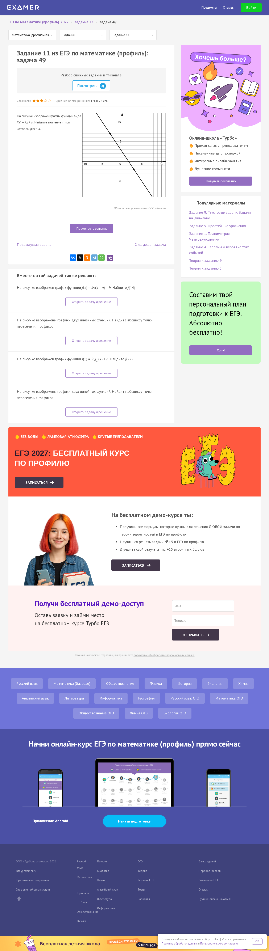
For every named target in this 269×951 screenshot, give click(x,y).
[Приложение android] (19, 899)
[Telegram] (94, 257)
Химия (243, 683)
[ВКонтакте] (73, 257)
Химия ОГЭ (139, 713)
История (185, 683)
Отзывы (203, 889)
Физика (156, 683)
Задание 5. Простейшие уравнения (217, 225)
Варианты (144, 899)
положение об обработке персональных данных (164, 655)
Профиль (83, 893)
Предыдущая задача (34, 244)
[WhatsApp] (101, 257)
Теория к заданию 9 (205, 260)
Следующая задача (150, 244)
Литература (74, 698)
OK (257, 941)
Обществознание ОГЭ (96, 713)
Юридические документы (32, 880)
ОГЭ (140, 861)
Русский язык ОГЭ (184, 698)
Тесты (141, 889)
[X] (80, 257)
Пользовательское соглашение (219, 943)
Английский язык (35, 698)
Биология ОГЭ (175, 713)
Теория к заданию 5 (205, 268)
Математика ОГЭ (229, 698)
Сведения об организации (33, 889)
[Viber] (110, 258)
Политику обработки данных (180, 943)
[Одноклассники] (87, 257)
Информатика (111, 698)
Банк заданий (207, 861)
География (146, 698)
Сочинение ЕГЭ (208, 880)
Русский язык (27, 683)
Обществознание (120, 683)
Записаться (37, 482)
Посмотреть (87, 85)
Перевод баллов (210, 871)
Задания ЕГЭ (146, 880)
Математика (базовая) (71, 683)
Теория (142, 871)
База (84, 902)
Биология (215, 683)
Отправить (193, 635)
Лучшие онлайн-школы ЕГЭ (216, 899)
